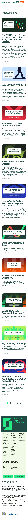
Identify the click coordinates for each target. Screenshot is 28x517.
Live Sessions (5, 440)
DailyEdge (5, 439)
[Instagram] (8, 482)
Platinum (21, 439)
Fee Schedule (22, 440)
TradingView (13, 445)
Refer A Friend (4, 445)
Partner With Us (5, 448)
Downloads (13, 451)
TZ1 (12, 439)
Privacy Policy (4, 467)
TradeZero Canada (10, 497)
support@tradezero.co (16, 470)
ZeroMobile (13, 443)
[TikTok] (16, 482)
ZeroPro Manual (13, 454)
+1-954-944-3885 (14, 468)
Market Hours (6, 443)
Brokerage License (5, 454)
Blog (4, 442)
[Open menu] (25, 2)
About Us (5, 437)
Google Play (19, 477)
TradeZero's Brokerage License (17, 490)
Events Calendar (13, 450)
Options (12, 447)
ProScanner (13, 437)
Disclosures (5, 465)
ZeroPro (13, 440)
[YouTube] (5, 482)
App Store (8, 477)
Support (4, 452)
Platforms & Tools (13, 434)
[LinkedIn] (10, 482)
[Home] (6, 2)
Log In (17, 2)
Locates (12, 446)
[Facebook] (13, 482)
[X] (2, 482)
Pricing (20, 437)
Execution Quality (5, 450)
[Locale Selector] (14, 2)
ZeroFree (13, 442)
